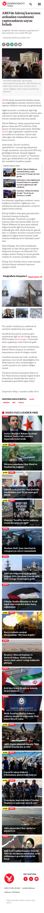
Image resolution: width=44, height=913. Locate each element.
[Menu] (39, 4)
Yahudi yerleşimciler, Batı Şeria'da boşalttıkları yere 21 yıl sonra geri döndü (21, 492)
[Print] (20, 44)
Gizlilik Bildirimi (28, 888)
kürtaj (21, 402)
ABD (4, 100)
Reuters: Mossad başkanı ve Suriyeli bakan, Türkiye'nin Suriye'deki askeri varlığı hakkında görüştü (21, 659)
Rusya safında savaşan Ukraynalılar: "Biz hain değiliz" (19, 633)
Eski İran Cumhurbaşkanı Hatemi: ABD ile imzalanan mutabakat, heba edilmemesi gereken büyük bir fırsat (22, 855)
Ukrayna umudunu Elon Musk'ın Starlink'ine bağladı (20, 465)
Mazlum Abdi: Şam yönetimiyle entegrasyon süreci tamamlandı (20, 549)
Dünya (5, 416)
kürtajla (5, 132)
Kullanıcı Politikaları (12, 892)
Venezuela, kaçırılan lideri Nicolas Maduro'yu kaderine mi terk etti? (21, 801)
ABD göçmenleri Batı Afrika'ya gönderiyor (19, 829)
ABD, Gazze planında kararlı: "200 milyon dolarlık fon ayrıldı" (21, 745)
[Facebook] (25, 879)
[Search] (31, 4)
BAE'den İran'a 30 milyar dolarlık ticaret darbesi (21, 689)
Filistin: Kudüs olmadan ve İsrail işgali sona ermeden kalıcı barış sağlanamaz (20, 604)
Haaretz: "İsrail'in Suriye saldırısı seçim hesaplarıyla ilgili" (21, 521)
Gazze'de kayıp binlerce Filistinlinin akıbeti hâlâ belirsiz (20, 773)
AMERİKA (6, 402)
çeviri (31, 399)
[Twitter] (31, 879)
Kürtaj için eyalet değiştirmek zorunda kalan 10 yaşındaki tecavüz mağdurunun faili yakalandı (28, 183)
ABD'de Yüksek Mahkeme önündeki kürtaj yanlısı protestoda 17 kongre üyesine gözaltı (28, 173)
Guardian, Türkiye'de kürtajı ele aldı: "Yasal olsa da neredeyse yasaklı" (28, 193)
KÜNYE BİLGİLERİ (12, 888)
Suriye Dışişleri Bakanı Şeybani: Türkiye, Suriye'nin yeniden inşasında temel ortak (20, 436)
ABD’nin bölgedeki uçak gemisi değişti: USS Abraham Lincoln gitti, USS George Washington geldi (22, 576)
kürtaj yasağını (21, 339)
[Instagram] (36, 879)
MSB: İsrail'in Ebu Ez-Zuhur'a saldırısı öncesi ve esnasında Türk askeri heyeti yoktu (21, 716)
